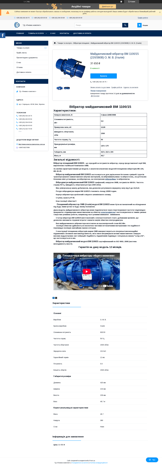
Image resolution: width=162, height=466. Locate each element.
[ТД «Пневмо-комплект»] (17, 27)
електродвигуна (108, 212)
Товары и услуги (36, 33)
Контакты (64, 33)
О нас (53, 33)
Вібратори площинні (81, 43)
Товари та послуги (64, 43)
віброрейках (110, 179)
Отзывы (19, 67)
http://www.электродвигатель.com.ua (32, 144)
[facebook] (54, 298)
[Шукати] (125, 25)
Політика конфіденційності (99, 463)
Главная (20, 33)
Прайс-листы (21, 53)
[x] (56, 298)
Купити (103, 76)
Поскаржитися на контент (80, 463)
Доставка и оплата (82, 33)
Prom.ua (92, 460)
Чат (153, 460)
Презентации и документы (27, 58)
